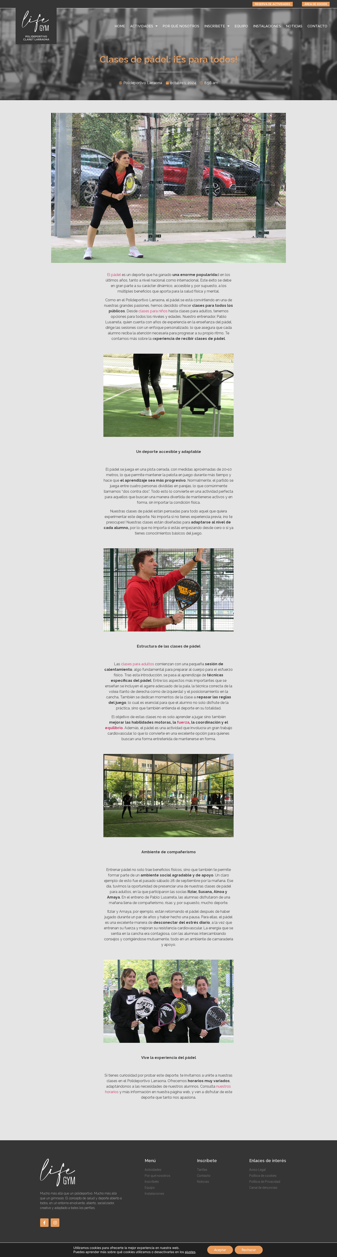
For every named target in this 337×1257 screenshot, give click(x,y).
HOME (120, 26)
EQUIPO (241, 26)
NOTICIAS (294, 26)
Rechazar (249, 1250)
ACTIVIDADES (141, 26)
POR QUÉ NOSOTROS (181, 26)
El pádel (114, 275)
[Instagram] (55, 1222)
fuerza (183, 722)
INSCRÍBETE (214, 26)
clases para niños (153, 311)
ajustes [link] (190, 1252)
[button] (272, 4)
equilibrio (114, 728)
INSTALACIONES (267, 26)
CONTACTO (317, 26)
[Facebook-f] (44, 1222)
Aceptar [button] (220, 1250)
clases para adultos (137, 664)
